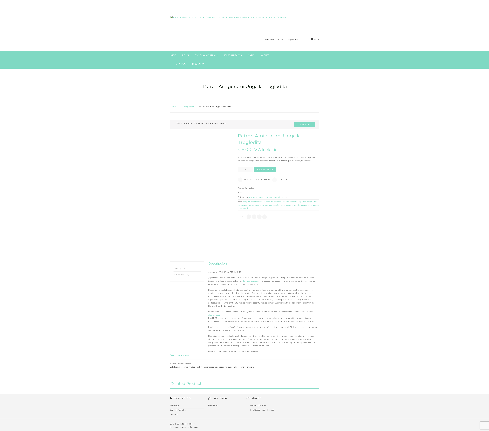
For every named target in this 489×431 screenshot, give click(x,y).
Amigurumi (189, 107)
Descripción (180, 268)
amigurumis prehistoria (253, 202)
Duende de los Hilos (291, 202)
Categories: (243, 197)
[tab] (187, 268)
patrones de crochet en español (295, 205)
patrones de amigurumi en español (264, 205)
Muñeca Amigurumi (277, 197)
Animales (263, 197)
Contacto (174, 414)
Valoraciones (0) (181, 274)
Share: (241, 217)
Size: (240, 192)
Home (173, 107)
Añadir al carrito (265, 169)
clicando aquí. (214, 315)
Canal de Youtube (178, 410)
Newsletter (213, 405)
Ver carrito (305, 124)
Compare (282, 179)
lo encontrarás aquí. (252, 281)
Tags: (240, 202)
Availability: (242, 188)
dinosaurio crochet (272, 202)
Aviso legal (174, 405)
